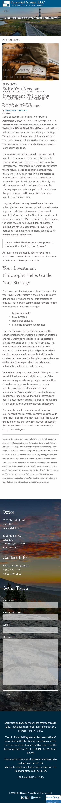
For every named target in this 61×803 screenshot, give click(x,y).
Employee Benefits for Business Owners (28, 76)
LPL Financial (12, 726)
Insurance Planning (15, 69)
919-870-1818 (12, 569)
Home (6, 11)
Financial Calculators (17, 91)
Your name (19, 600)
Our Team (8, 33)
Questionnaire (35, 98)
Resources (9, 84)
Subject (18, 624)
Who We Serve (33, 25)
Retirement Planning (16, 62)
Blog (40, 91)
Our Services (11, 40)
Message (19, 636)
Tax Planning (44, 62)
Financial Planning (15, 54)
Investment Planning (16, 47)
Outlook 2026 (11, 98)
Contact (8, 113)
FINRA (31, 730)
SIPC (39, 730)
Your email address (24, 612)
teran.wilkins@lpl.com (17, 565)
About (6, 18)
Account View (11, 120)
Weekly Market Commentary (21, 106)
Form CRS (38, 777)
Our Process (10, 25)
